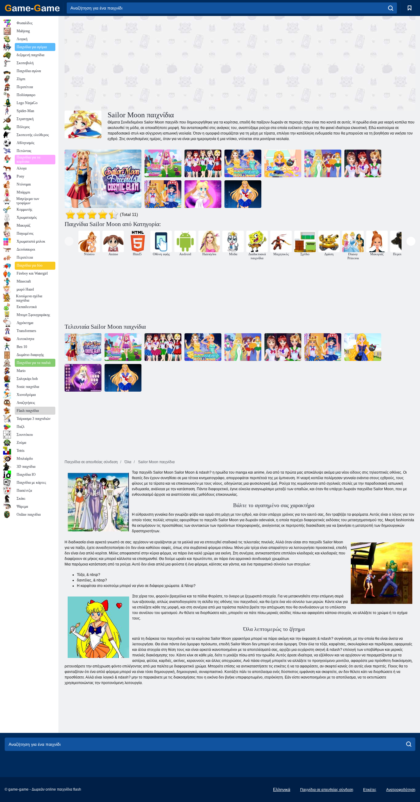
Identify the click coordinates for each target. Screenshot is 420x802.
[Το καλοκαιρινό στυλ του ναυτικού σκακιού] (282, 163)
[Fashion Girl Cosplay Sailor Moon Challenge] (242, 163)
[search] (390, 8)
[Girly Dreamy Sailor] (163, 163)
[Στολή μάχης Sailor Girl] (202, 163)
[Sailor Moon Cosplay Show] (163, 194)
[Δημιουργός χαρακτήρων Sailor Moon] (322, 163)
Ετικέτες (369, 790)
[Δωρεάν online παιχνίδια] (32, 8)
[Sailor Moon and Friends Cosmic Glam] (103, 179)
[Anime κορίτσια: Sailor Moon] (242, 194)
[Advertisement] (152, 62)
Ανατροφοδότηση (400, 790)
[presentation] (69, 241)
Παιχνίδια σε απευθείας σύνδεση (326, 790)
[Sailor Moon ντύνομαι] (202, 194)
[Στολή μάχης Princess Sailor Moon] (362, 163)
